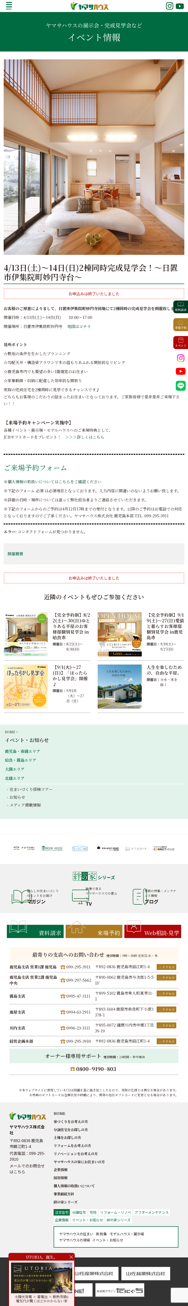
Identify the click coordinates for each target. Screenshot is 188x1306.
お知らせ (17, 797)
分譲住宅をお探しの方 (71, 1129)
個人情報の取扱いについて (74, 1185)
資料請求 (50, 933)
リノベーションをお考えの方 (76, 1153)
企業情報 (60, 1169)
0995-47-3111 (78, 996)
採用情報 (60, 1177)
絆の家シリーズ (65, 1201)
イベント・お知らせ (27, 740)
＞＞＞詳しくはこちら (84, 437)
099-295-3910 (78, 1041)
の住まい (76, 1233)
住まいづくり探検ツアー (31, 789)
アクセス (168, 967)
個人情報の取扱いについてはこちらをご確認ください (55, 481)
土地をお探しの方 (67, 1137)
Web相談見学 (161, 933)
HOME (59, 1113)
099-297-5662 (78, 980)
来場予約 (108, 933)
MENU (9, 6)
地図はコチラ (79, 326)
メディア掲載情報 (25, 805)
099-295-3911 (78, 967)
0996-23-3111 (78, 1028)
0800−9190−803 (96, 1068)
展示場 (127, 1233)
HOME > (11, 732)
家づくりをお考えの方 (71, 1121)
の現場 (74, 1239)
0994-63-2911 (78, 1012)
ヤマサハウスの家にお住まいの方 (79, 1161)
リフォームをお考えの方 (72, 1145)
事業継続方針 (64, 1193)
